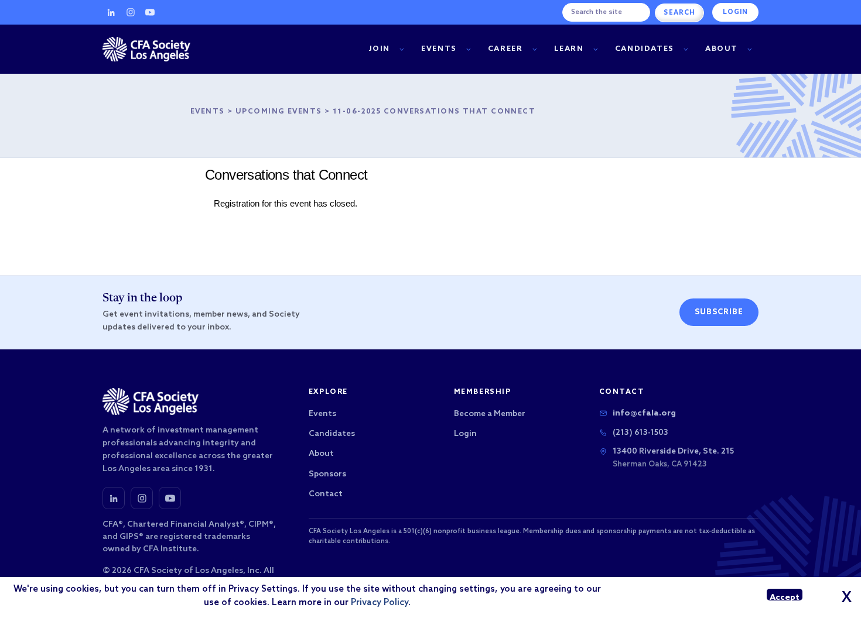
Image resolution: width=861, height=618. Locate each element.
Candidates (644, 48)
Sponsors (327, 474)
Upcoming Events (278, 112)
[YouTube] (150, 12)
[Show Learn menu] (595, 49)
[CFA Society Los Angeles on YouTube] (170, 498)
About (721, 48)
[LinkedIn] (111, 12)
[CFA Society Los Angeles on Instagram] (142, 498)
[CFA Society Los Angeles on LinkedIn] (113, 498)
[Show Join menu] (401, 49)
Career (505, 48)
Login (735, 12)
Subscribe (719, 312)
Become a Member (489, 414)
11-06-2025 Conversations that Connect (434, 112)
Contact (326, 494)
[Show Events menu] (468, 49)
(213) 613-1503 (640, 433)
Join (379, 48)
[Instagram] (130, 12)
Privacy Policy (379, 603)
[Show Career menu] (534, 49)
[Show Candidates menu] (685, 49)
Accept (785, 596)
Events (439, 48)
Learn (569, 48)
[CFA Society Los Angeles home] (146, 49)
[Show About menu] (749, 49)
